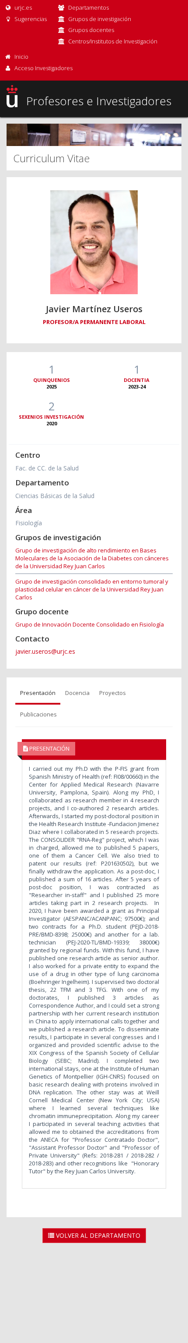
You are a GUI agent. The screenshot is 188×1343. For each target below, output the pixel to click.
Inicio (21, 57)
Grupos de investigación (99, 19)
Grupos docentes (91, 30)
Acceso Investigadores (43, 68)
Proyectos (112, 693)
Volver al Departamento (97, 1235)
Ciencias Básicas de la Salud (54, 496)
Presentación (38, 693)
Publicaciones (38, 714)
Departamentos (88, 7)
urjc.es (22, 7)
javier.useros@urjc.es (45, 651)
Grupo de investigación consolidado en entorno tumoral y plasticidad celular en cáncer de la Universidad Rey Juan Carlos (91, 589)
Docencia (77, 693)
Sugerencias (30, 19)
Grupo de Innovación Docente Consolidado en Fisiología (89, 624)
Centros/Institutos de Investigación (112, 41)
